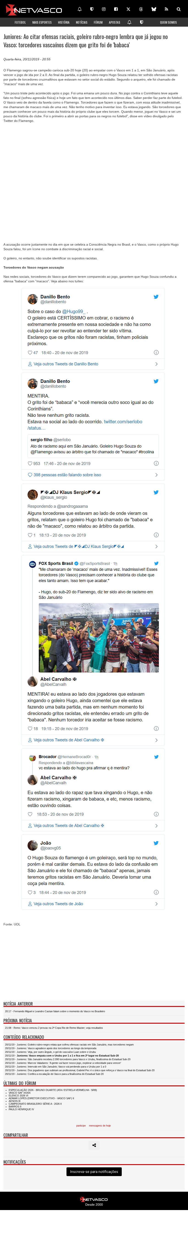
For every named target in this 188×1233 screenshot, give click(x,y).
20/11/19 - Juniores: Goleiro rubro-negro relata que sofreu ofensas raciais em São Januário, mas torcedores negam (69, 1044)
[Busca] (179, 9)
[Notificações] (80, 9)
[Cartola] (91, 9)
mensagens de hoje (100, 1125)
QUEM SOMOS (168, 22)
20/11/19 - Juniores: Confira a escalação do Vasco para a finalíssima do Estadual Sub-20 (54, 1074)
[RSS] (166, 9)
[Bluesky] (154, 9)
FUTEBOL (20, 22)
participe (81, 1125)
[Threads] (141, 9)
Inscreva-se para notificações (94, 1171)
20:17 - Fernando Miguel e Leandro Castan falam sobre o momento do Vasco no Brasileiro (55, 1011)
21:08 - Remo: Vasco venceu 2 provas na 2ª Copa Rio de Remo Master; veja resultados (54, 1027)
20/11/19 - (62, 1055)
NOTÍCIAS (81, 22)
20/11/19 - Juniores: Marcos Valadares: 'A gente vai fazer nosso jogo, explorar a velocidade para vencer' (63, 1063)
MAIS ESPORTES (42, 22)
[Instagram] (103, 9)
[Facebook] (116, 9)
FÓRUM (98, 22)
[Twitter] (128, 9)
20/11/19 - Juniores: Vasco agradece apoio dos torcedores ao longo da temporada (50, 1048)
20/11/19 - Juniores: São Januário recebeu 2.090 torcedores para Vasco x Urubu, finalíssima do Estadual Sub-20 (67, 1059)
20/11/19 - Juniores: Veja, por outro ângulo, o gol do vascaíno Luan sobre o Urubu (50, 1052)
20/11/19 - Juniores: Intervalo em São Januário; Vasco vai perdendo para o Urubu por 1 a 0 (55, 1066)
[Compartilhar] (94, 1145)
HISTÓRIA (63, 22)
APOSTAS (114, 22)
